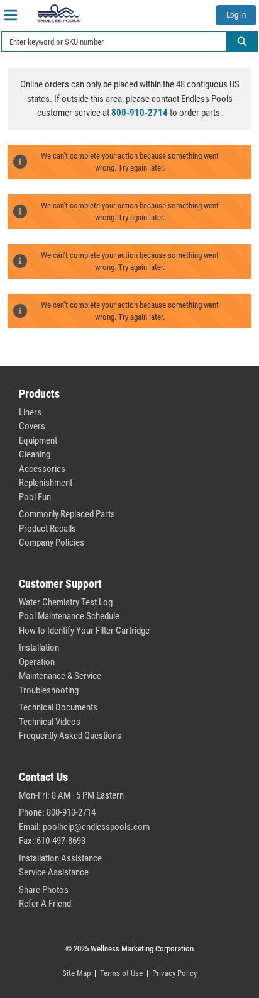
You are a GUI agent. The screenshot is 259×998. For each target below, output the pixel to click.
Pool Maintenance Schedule (69, 616)
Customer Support (60, 583)
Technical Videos (49, 721)
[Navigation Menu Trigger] (11, 15)
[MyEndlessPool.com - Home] (59, 13)
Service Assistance (54, 872)
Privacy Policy (174, 973)
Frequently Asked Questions (70, 735)
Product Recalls (47, 528)
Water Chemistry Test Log (66, 602)
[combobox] (109, 41)
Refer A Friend (45, 903)
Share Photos (44, 889)
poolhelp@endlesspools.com (96, 827)
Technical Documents (58, 707)
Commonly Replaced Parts (67, 514)
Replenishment (45, 482)
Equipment (38, 440)
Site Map (76, 973)
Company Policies (51, 542)
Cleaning (34, 454)
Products (39, 393)
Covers (32, 426)
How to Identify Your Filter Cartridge (84, 630)
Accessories (42, 468)
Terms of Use (121, 973)
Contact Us (43, 776)
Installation (39, 647)
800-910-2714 (139, 112)
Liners (30, 412)
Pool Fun (35, 497)
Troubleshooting (49, 690)
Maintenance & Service (60, 675)
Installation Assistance (60, 858)
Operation (37, 662)
